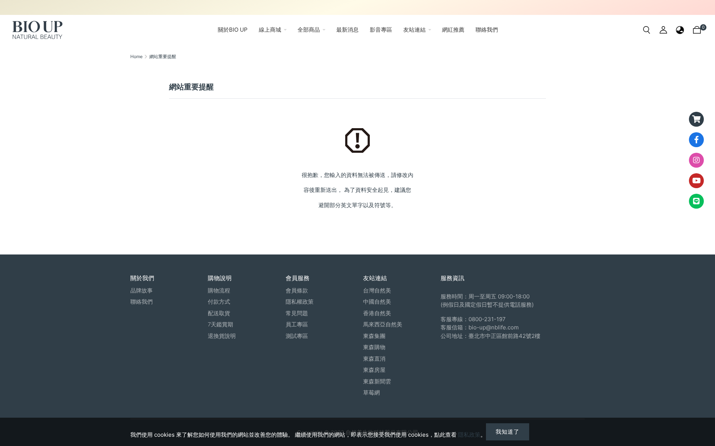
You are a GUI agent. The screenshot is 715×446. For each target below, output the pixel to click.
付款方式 (219, 301)
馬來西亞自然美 (382, 324)
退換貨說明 (222, 335)
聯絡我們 (141, 301)
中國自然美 (377, 301)
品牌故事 (141, 290)
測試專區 (297, 335)
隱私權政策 (300, 301)
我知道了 (507, 431)
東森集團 (374, 335)
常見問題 (297, 313)
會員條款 (297, 290)
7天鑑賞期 (220, 324)
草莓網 (371, 392)
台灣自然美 (377, 290)
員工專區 (297, 324)
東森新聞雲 (377, 381)
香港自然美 (377, 313)
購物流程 (219, 290)
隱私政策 (469, 434)
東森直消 (374, 358)
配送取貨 (219, 313)
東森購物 (374, 347)
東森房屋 (374, 369)
